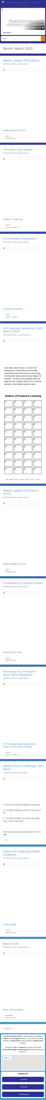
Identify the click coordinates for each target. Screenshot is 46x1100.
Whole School (11, 138)
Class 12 (15, 317)
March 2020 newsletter (13, 1010)
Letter (8, 136)
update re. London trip (12, 219)
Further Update (9, 924)
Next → (9, 1029)
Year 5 (32, 479)
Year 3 (21, 479)
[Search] (43, 38)
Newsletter (9, 1015)
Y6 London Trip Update (17, 149)
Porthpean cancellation (13, 309)
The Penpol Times (12, 479)
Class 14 (16, 227)
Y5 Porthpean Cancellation (20, 238)
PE (6, 840)
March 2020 (10, 943)
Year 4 (27, 479)
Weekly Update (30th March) (21, 60)
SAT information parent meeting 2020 (19, 744)
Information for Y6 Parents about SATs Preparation (19, 673)
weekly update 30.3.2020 (14, 130)
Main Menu (7, 33)
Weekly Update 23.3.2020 (14, 564)
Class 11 (8, 317)
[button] (23, 390)
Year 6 (38, 479)
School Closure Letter (12, 652)
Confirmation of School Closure (22, 583)
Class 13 (9, 227)
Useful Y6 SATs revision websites (17, 747)
